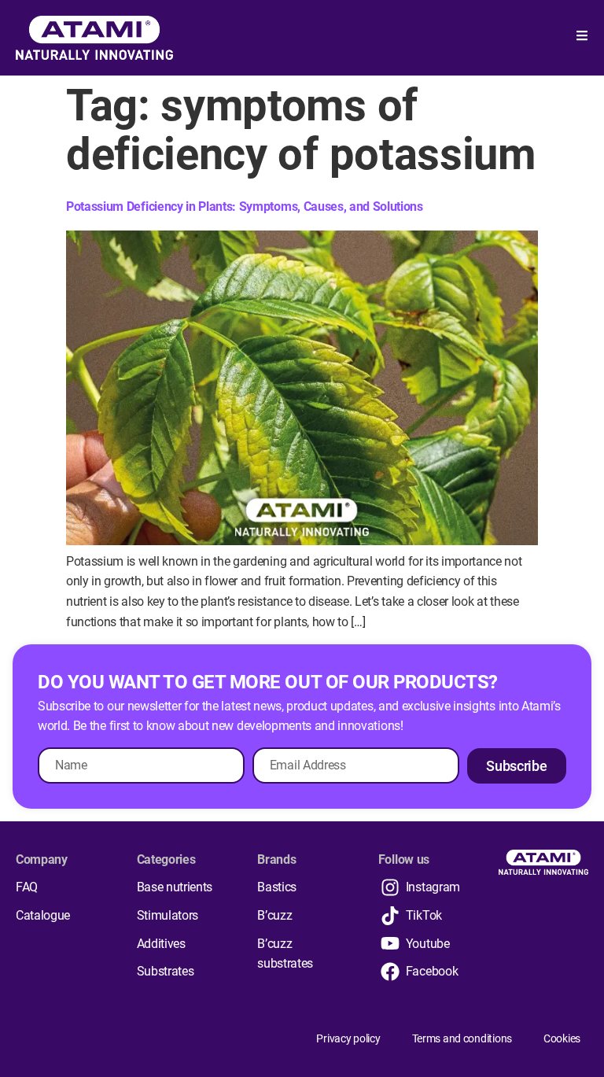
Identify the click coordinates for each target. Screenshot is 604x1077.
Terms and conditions (462, 1038)
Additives (161, 943)
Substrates (165, 971)
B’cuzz (274, 915)
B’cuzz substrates (285, 954)
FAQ (27, 887)
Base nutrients (175, 887)
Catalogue (43, 915)
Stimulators (167, 915)
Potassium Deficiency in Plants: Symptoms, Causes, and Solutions (244, 206)
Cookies (561, 1038)
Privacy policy (348, 1038)
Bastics (276, 887)
